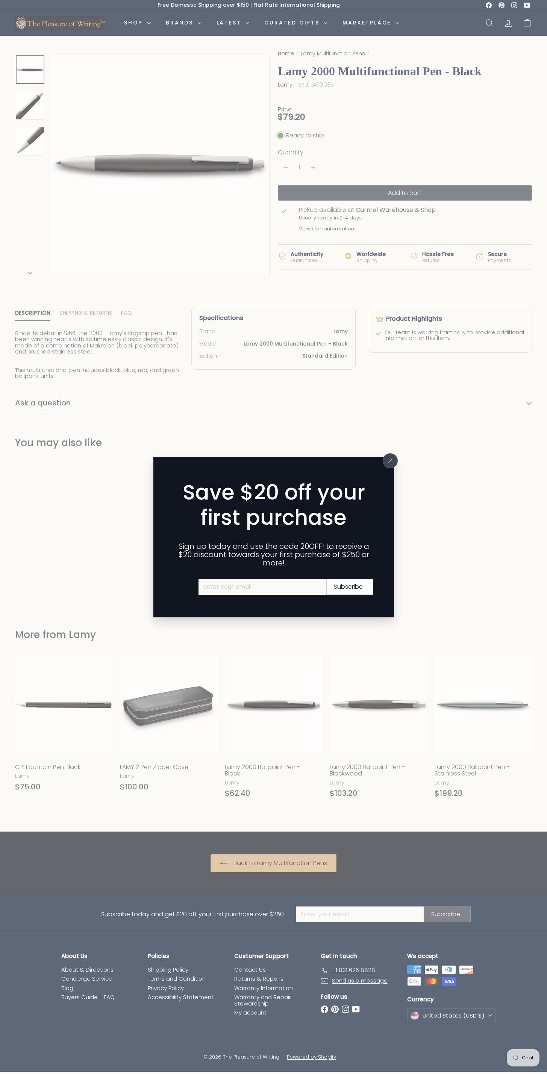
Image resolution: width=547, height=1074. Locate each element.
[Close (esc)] (390, 460)
